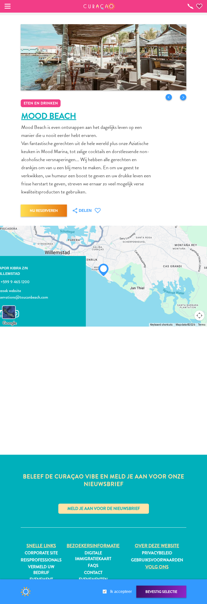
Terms (201, 324)
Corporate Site (41, 553)
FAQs (93, 565)
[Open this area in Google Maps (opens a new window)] (9, 323)
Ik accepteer (121, 591)
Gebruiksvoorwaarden (157, 560)
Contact (93, 573)
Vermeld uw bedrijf (41, 569)
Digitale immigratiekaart (93, 555)
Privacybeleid (157, 553)
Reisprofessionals (41, 560)
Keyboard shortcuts (161, 324)
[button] (99, 6)
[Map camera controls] (199, 315)
